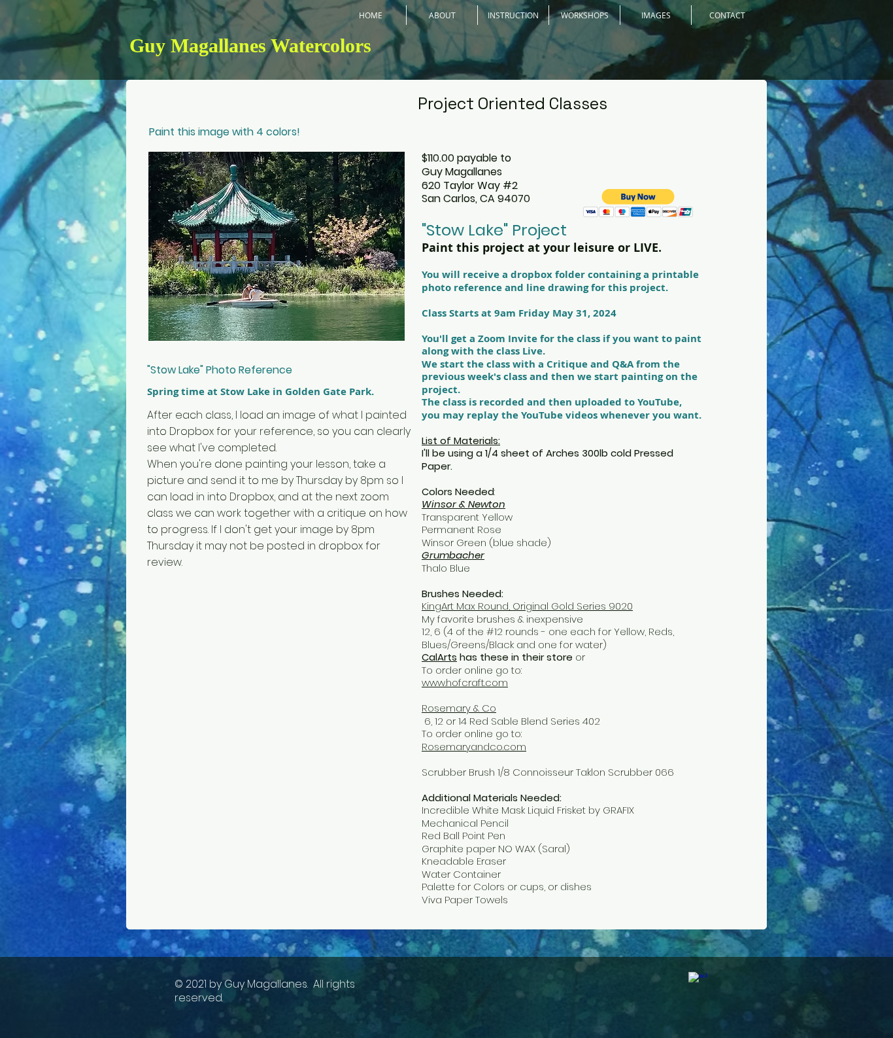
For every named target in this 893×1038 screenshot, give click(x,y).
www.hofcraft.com (465, 682)
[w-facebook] (697, 981)
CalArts (439, 657)
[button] (638, 203)
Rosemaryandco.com (474, 746)
